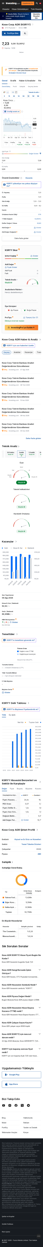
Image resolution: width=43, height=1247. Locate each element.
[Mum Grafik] (4, 92)
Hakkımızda (27, 1118)
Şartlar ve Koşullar (8, 1216)
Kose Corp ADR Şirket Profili (18, 829)
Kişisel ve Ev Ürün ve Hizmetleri (28, 839)
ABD (39, 854)
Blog (3, 1118)
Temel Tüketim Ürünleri (31, 844)
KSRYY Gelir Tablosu (14, 703)
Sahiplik (22, 86)
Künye (25, 1132)
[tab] (10, 454)
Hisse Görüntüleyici (20, 9)
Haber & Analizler (27, 80)
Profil (15, 86)
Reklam (26, 1123)
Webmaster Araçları (9, 1132)
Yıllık (4, 715)
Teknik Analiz (9, 446)
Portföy (5, 1128)
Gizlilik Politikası (7, 1224)
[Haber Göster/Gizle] (16, 92)
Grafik (13, 80)
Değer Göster (33, 154)
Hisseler (5, 9)
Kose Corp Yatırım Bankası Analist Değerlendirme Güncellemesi (18, 364)
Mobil (4, 1123)
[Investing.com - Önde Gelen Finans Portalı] (13, 3)
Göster (26, 820)
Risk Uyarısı (6, 1232)
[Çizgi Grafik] (7, 92)
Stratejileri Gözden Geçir (17, 73)
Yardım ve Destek (30, 1128)
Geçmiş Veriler (33, 86)
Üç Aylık (12, 715)
